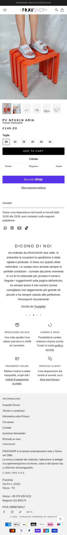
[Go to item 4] (36, 108)
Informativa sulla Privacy (15, 416)
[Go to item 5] (46, 108)
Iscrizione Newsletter (14, 433)
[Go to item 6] (56, 108)
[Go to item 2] (16, 108)
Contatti (6, 427)
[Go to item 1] (6, 108)
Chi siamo (8, 422)
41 (50, 141)
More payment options (33, 187)
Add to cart (33, 151)
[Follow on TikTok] (20, 512)
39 (32, 141)
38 (23, 141)
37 (15, 141)
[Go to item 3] (26, 108)
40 (41, 141)
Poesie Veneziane (12, 122)
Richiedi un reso (11, 439)
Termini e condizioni (13, 410)
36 (6, 141)
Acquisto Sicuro (11, 405)
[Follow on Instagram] (12, 512)
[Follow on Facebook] (4, 512)
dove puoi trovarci (50, 379)
